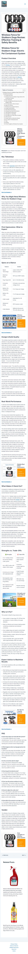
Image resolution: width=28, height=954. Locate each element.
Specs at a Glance (9, 105)
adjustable (12, 165)
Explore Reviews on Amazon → (21, 473)
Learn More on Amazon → (21, 602)
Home (14, 951)
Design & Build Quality (9, 108)
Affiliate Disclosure (14, 947)
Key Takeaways (9, 99)
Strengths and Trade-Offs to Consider (13, 115)
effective (20, 77)
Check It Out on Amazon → (21, 843)
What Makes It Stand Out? (11, 112)
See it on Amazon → (7, 192)
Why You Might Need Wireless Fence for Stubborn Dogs (14, 102)
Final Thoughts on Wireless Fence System (14, 123)
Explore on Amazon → (21, 143)
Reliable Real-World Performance (12, 111)
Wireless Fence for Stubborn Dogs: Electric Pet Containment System (13, 93)
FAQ (6, 121)
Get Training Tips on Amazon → (21, 720)
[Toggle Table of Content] (23, 90)
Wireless (8, 65)
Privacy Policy (14, 944)
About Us (14, 949)
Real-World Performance (11, 109)
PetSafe (17, 499)
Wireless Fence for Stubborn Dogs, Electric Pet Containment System (14, 97)
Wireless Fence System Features (12, 106)
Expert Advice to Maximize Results (13, 118)
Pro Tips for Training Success (12, 119)
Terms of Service (14, 945)
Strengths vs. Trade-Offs (11, 113)
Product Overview (9, 95)
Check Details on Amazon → (21, 324)
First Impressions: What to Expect (12, 103)
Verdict (7, 122)
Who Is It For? (8, 116)
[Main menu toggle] (25, 4)
